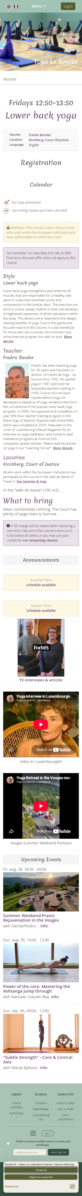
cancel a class (66, 1103)
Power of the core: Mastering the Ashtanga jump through (36, 989)
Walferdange (41, 1109)
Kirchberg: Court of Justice (49, 140)
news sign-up (58, 1152)
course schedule (16, 1105)
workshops (16, 1113)
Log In (68, 6)
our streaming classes (40, 540)
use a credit (65, 1109)
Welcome (9, 79)
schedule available (41, 585)
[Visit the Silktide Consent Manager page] (72, 1186)
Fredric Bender (40, 135)
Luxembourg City (41, 1117)
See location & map (32, 481)
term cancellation (65, 1117)
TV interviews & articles (41, 679)
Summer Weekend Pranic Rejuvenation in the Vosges (31, 918)
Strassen (41, 1103)
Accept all (41, 1170)
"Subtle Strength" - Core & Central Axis (38, 1059)
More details (63, 448)
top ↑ (48, 1133)
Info (44, 925)
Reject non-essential (41, 1177)
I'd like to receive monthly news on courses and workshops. (43, 1143)
